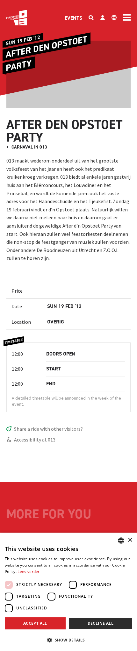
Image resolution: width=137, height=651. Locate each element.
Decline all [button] (100, 623)
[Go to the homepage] (16, 17)
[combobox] (121, 540)
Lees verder (29, 571)
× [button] (129, 540)
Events (73, 18)
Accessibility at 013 (34, 439)
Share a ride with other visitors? (48, 429)
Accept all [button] (35, 623)
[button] (68, 640)
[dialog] (68, 592)
